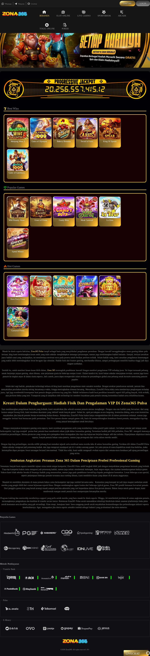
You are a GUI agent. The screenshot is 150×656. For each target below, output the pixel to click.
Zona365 (69, 649)
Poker (65, 29)
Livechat (33, 4)
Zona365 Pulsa (37, 351)
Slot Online (63, 16)
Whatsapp (8, 4)
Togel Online (47, 29)
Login (143, 3)
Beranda (45, 16)
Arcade (122, 16)
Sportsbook (104, 16)
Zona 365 (51, 370)
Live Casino (84, 16)
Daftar (127, 3)
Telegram (21, 4)
